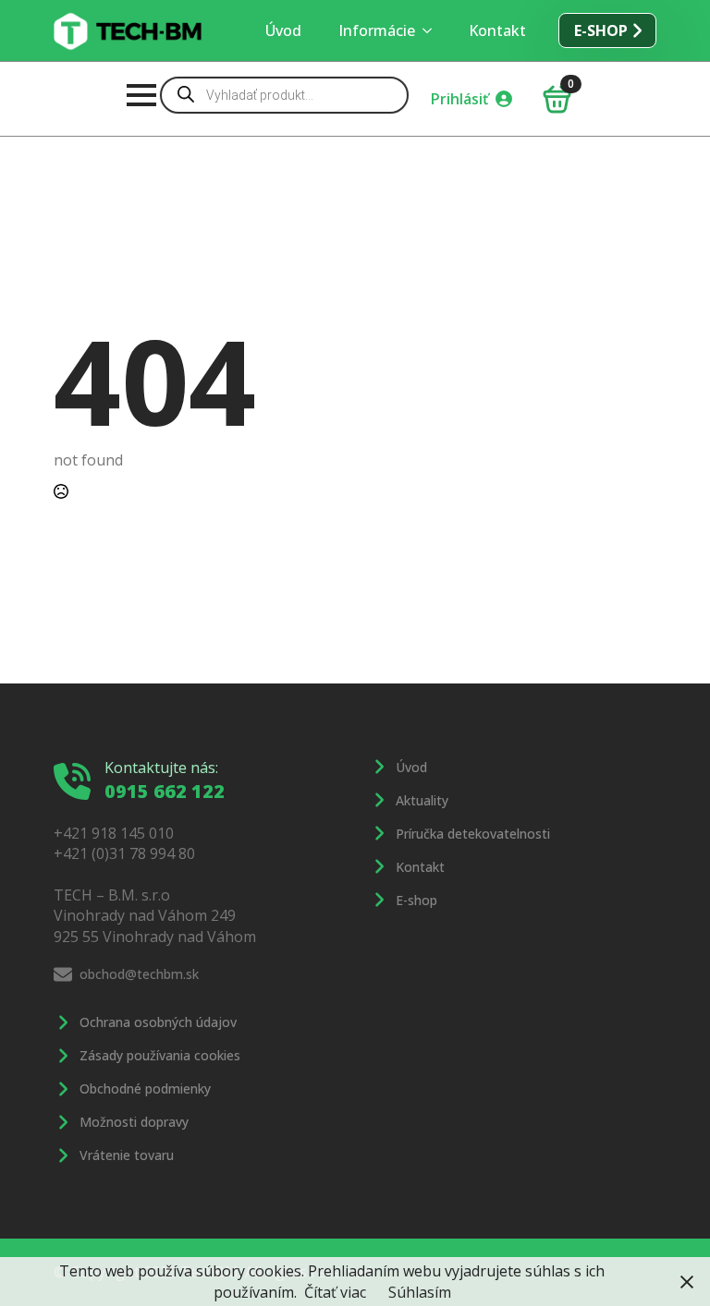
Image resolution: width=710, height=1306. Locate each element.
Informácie (376, 30)
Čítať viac (335, 1292)
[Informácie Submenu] (432, 30)
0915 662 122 (164, 791)
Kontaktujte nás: (161, 767)
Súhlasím (419, 1292)
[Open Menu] (141, 95)
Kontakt (497, 30)
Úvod (283, 30)
